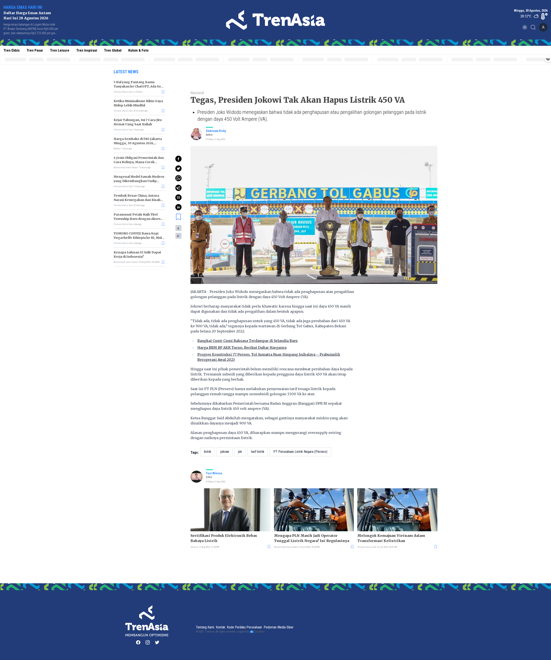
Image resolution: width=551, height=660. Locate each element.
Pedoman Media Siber (279, 627)
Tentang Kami (205, 627)
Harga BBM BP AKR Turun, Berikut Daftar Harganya (241, 347)
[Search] (534, 27)
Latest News (126, 71)
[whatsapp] (178, 178)
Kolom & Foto (138, 50)
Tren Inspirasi (86, 50)
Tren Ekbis (11, 50)
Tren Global (112, 50)
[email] (178, 197)
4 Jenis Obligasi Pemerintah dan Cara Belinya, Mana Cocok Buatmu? (139, 162)
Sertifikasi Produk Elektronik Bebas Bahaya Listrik (223, 538)
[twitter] (178, 168)
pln (240, 452)
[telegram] (178, 188)
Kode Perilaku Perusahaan (244, 627)
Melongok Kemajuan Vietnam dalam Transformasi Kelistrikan (391, 538)
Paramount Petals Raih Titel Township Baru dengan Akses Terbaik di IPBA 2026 (137, 219)
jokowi (224, 452)
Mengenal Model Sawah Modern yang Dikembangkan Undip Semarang (139, 181)
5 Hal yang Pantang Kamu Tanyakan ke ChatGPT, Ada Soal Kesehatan (139, 86)
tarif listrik (257, 452)
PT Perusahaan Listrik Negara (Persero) (300, 452)
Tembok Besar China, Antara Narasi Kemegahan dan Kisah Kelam (137, 200)
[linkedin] (178, 207)
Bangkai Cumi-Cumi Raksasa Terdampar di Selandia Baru (247, 340)
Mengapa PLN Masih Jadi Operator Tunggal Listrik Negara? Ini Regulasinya (311, 538)
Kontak (220, 627)
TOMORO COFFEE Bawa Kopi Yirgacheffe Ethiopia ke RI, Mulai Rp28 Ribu (139, 237)
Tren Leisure (59, 50)
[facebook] (178, 159)
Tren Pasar (34, 50)
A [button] (178, 228)
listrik (207, 452)
